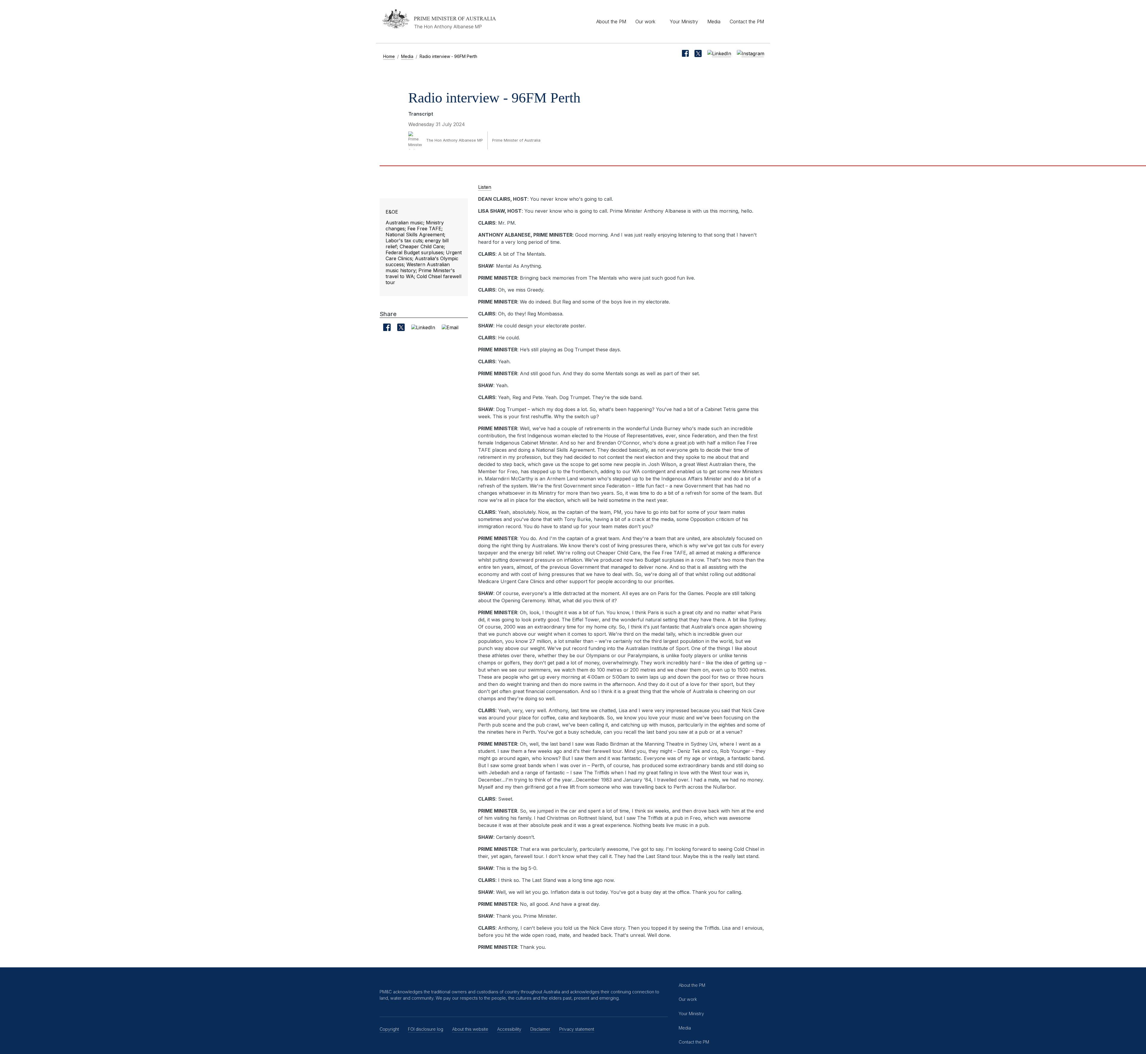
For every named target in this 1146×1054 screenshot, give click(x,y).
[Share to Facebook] (387, 327)
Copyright (389, 1029)
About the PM (611, 21)
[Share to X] (401, 327)
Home (389, 56)
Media (713, 21)
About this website (470, 1029)
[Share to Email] (450, 327)
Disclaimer (540, 1029)
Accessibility (509, 1029)
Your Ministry (684, 21)
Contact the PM (747, 21)
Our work (645, 21)
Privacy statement (576, 1029)
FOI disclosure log (425, 1029)
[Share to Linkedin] (423, 327)
